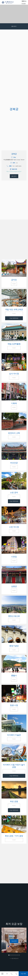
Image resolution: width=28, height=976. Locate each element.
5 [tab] (17, 955)
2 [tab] (11, 955)
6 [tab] (19, 955)
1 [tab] (8, 955)
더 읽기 (14, 283)
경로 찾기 (14, 26)
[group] (14, 940)
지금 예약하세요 (14, 318)
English (24, 3)
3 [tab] (13, 955)
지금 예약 (23, 973)
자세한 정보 (14, 945)
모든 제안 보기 (15, 958)
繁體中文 (24, 1)
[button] (3, 941)
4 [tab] (15, 955)
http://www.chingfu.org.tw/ (14, 171)
